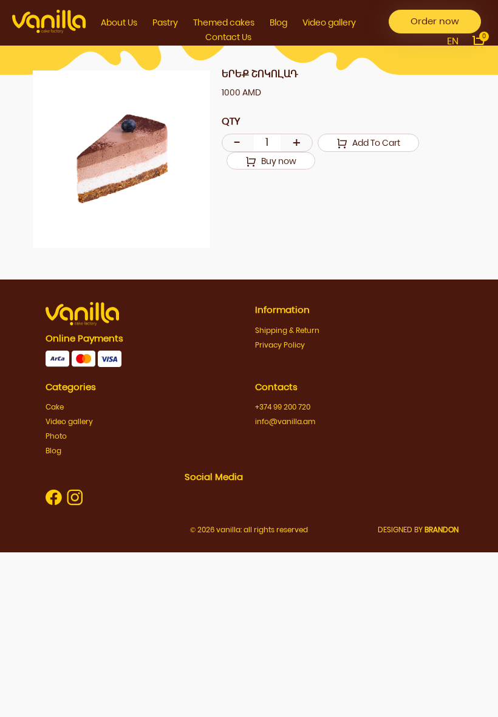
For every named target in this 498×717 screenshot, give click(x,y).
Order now (435, 21)
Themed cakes (223, 22)
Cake (55, 407)
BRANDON (442, 529)
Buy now (277, 161)
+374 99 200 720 (282, 407)
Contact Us (228, 37)
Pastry (165, 22)
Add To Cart (375, 143)
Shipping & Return (287, 330)
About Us (119, 22)
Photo (56, 436)
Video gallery (329, 22)
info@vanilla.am (285, 421)
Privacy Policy (280, 345)
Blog (278, 22)
